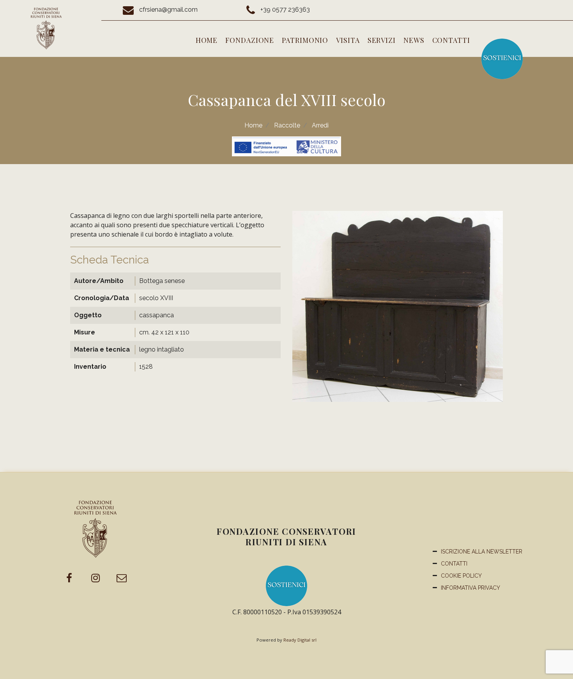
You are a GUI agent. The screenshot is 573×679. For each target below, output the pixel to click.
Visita (347, 40)
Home (207, 40)
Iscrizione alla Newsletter (481, 551)
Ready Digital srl (300, 640)
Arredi (320, 125)
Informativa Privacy (470, 588)
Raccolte (287, 125)
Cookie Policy (461, 576)
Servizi (382, 40)
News (413, 40)
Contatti (451, 40)
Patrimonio (305, 40)
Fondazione (249, 40)
